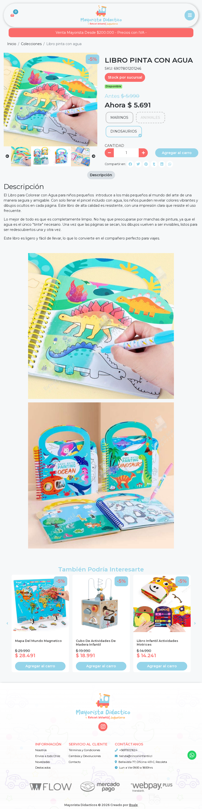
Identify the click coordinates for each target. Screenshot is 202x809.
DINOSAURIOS (123, 131)
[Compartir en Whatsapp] (169, 164)
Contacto (75, 762)
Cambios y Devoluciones (85, 756)
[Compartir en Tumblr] (154, 164)
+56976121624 (128, 750)
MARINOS (119, 117)
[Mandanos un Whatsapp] (192, 755)
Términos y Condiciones (84, 750)
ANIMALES (150, 117)
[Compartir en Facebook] (130, 164)
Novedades (42, 762)
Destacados (42, 767)
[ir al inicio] (103, 701)
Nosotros (41, 750)
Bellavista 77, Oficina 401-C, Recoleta (142, 762)
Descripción (101, 175)
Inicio (11, 44)
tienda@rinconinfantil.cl (135, 756)
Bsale (133, 805)
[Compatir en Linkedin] (161, 164)
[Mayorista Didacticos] (101, 15)
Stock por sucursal (125, 77)
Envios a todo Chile (47, 756)
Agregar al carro (177, 153)
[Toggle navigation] (190, 15)
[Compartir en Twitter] (138, 164)
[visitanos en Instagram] (102, 726)
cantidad (114, 145)
